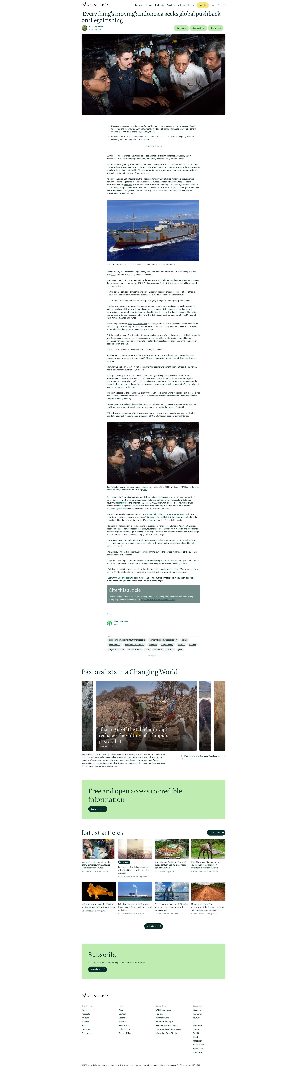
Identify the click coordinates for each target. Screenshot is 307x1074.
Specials (171, 5)
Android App (198, 1045)
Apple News (198, 1048)
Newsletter (96, 969)
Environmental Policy (134, 645)
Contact (122, 1014)
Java (180, 649)
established (123, 503)
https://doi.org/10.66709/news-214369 (158, 599)
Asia (99, 29)
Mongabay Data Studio (166, 1033)
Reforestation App (164, 1022)
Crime (184, 640)
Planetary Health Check (167, 1025)
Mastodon (197, 1041)
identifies (128, 185)
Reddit (196, 1033)
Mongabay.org (162, 1018)
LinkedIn (197, 1010)
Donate (202, 5)
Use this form (124, 578)
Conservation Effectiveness (168, 1029)
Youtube (196, 1018)
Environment (114, 645)
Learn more (96, 809)
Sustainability (134, 649)
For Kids (159, 1014)
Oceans (192, 645)
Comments (181, 28)
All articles (215, 832)
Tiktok (196, 1029)
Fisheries (153, 645)
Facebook (197, 1025)
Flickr (145, 490)
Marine (181, 645)
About (121, 1010)
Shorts (191, 5)
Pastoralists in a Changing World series (202, 756)
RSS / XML (198, 1052)
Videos (149, 5)
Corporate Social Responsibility (163, 640)
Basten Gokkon (96, 27)
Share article (198, 28)
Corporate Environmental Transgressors (127, 640)
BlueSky (197, 1037)
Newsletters (124, 1025)
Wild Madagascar (164, 1010)
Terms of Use (125, 1033)
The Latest (86, 1033)
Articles (181, 5)
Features (139, 5)
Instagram (197, 1014)
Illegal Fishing (167, 645)
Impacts (122, 1022)
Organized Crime (116, 649)
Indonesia (158, 649)
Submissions (124, 1029)
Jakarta (170, 649)
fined (113, 274)
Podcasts (159, 5)
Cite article (215, 28)
